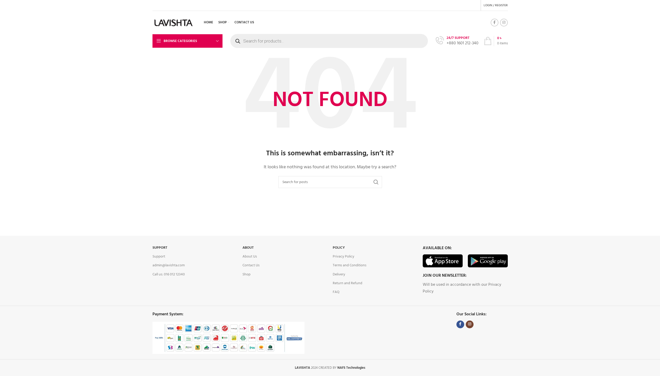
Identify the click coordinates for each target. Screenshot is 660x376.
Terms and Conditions (349, 265)
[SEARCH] (376, 182)
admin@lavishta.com (168, 265)
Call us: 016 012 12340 (168, 274)
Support (159, 248)
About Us (249, 257)
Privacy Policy (343, 257)
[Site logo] (173, 22)
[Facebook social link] (494, 22)
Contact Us (251, 265)
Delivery (339, 274)
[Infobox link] (457, 41)
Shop (246, 274)
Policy (339, 248)
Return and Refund (347, 283)
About (248, 248)
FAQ (336, 292)
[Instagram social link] (504, 22)
